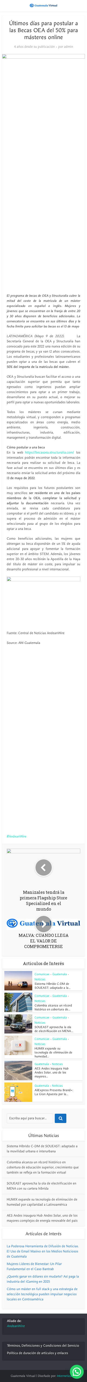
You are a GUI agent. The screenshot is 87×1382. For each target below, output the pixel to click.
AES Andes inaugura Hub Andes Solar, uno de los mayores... (51, 1072)
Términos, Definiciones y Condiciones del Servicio (43, 1345)
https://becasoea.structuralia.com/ (49, 452)
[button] (77, 1372)
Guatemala (59, 974)
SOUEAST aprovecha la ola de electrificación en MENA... (54, 1029)
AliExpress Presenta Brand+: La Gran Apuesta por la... (54, 1092)
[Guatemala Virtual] (44, 5)
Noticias (40, 979)
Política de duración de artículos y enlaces (37, 1353)
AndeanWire (17, 836)
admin (68, 47)
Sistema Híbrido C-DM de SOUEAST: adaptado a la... (53, 986)
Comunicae (42, 974)
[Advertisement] (43, 160)
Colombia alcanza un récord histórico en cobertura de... (53, 1007)
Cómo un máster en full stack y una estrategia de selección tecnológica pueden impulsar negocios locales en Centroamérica (42, 1294)
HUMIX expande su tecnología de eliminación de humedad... (53, 1052)
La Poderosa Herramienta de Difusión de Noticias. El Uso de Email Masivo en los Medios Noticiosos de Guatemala (43, 1251)
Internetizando (67, 1376)
